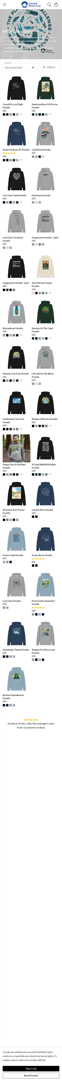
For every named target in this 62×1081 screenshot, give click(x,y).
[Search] (49, 4)
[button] (33, 67)
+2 (21, 202)
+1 (21, 114)
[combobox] (19, 67)
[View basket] (56, 4)
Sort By (8, 63)
